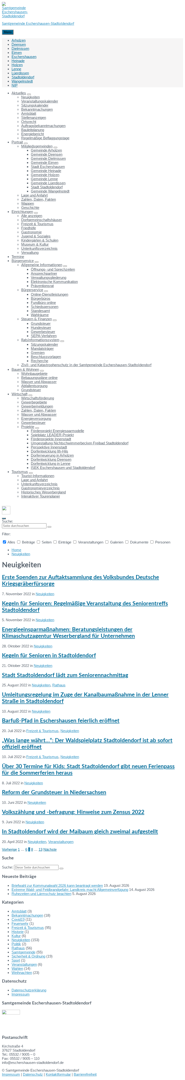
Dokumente (139, 542)
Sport (16, 960)
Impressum (21, 994)
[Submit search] (49, 527)
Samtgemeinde (23, 952)
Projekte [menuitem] (27, 427)
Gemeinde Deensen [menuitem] (46, 154)
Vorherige (9, 849)
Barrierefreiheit (85, 1074)
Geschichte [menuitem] (30, 207)
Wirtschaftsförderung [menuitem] (37, 398)
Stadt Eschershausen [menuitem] (48, 167)
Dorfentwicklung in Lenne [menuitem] (50, 463)
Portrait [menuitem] (17, 142)
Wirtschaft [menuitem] (19, 394)
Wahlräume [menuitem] (40, 315)
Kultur (16, 936)
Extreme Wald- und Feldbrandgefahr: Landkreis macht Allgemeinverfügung (70, 890)
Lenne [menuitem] (16, 69)
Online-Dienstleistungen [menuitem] (49, 294)
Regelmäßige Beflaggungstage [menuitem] (45, 138)
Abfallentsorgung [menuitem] (34, 386)
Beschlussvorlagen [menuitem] (46, 357)
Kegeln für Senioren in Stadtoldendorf (49, 655)
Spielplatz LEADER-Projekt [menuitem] (52, 435)
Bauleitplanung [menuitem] (32, 130)
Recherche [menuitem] (39, 361)
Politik (16, 944)
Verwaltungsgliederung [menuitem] (48, 277)
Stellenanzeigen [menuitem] (33, 117)
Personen (162, 542)
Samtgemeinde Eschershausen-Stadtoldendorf (38, 24)
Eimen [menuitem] (17, 53)
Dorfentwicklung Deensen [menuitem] (51, 459)
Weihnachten (22, 973)
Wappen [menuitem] (27, 203)
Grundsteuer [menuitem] (41, 323)
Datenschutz (33, 1074)
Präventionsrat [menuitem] (42, 286)
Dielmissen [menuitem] (20, 48)
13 (40, 849)
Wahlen (17, 968)
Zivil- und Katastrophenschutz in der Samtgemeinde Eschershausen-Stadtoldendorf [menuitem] (86, 365)
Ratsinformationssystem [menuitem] (40, 340)
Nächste (50, 849)
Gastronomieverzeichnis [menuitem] (40, 488)
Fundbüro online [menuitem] (43, 302)
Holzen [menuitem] (17, 65)
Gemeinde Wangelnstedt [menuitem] (50, 191)
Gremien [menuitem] (38, 353)
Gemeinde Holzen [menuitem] (45, 175)
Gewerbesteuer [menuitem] (43, 332)
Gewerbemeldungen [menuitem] (37, 406)
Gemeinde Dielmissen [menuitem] (48, 158)
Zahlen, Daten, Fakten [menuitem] (38, 199)
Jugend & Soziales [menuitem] (36, 236)
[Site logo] (15, 16)
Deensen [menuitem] (19, 44)
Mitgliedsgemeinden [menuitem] (37, 146)
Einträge (64, 542)
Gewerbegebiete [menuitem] (34, 402)
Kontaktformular (58, 1074)
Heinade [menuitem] (18, 61)
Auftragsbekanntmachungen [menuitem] (43, 126)
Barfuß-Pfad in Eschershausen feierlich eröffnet (60, 720)
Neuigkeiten (21, 554)
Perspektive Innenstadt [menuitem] (49, 447)
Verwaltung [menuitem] (30, 252)
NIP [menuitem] (15, 85)
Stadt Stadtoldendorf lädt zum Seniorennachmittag (65, 675)
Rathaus (59, 685)
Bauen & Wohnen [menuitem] (25, 369)
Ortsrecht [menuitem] (28, 122)
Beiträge (28, 542)
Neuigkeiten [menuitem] (30, 97)
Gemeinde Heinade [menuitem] (46, 171)
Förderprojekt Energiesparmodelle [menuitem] (57, 431)
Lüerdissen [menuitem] (20, 73)
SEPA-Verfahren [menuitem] (44, 336)
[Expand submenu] (29, 94)
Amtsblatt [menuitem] (28, 113)
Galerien (116, 542)
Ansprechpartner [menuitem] (44, 273)
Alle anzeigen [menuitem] (31, 216)
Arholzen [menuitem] (19, 40)
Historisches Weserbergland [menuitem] (43, 492)
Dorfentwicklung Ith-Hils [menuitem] (49, 451)
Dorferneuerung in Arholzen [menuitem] (52, 455)
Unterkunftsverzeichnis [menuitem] (39, 248)
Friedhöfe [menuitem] (28, 228)
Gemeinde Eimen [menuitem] (44, 162)
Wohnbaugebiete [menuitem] (34, 373)
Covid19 (18, 919)
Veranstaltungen (90, 542)
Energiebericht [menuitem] (32, 134)
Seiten (47, 542)
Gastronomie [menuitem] (31, 232)
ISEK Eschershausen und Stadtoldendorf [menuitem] (63, 468)
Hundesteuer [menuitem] (41, 328)
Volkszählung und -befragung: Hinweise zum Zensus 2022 (73, 812)
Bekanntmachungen (27, 915)
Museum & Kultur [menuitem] (35, 244)
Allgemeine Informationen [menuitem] (41, 265)
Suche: (7, 521)
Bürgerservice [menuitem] (23, 261)
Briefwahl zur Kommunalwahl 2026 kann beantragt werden (57, 885)
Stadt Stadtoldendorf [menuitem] (47, 187)
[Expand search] (4, 518)
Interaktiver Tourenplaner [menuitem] (40, 496)
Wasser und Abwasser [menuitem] (39, 382)
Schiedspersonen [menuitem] (44, 307)
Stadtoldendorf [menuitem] (23, 77)
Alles (11, 542)
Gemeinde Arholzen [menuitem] (46, 150)
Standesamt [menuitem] (40, 311)
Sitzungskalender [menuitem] (34, 105)
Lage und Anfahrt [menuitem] (34, 195)
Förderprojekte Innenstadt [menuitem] (51, 439)
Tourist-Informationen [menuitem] (37, 476)
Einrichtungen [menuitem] (22, 212)
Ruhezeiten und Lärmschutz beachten (41, 894)
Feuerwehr (20, 923)
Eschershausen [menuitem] (24, 57)
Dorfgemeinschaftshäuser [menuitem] (41, 220)
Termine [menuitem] (18, 257)
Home (16, 550)
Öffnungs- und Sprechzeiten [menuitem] (53, 269)
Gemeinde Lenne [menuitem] (44, 179)
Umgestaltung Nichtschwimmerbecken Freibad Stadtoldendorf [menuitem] (79, 443)
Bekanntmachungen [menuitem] (37, 109)
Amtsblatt (19, 911)
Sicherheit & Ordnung (28, 956)
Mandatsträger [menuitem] (42, 348)
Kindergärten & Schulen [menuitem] (39, 240)
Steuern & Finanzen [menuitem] (36, 319)
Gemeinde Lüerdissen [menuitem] (48, 183)
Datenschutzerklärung (29, 990)
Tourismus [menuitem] (20, 472)
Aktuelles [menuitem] (19, 93)
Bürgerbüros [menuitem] (40, 298)
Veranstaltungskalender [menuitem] (39, 101)
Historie (18, 932)
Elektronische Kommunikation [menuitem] (54, 282)
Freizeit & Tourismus (42, 731)
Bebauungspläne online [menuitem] (39, 378)
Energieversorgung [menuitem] (36, 418)
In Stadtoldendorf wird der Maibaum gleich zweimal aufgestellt (80, 831)
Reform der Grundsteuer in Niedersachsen (54, 792)
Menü (8, 32)
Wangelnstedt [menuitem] (22, 81)
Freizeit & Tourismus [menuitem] (37, 224)
